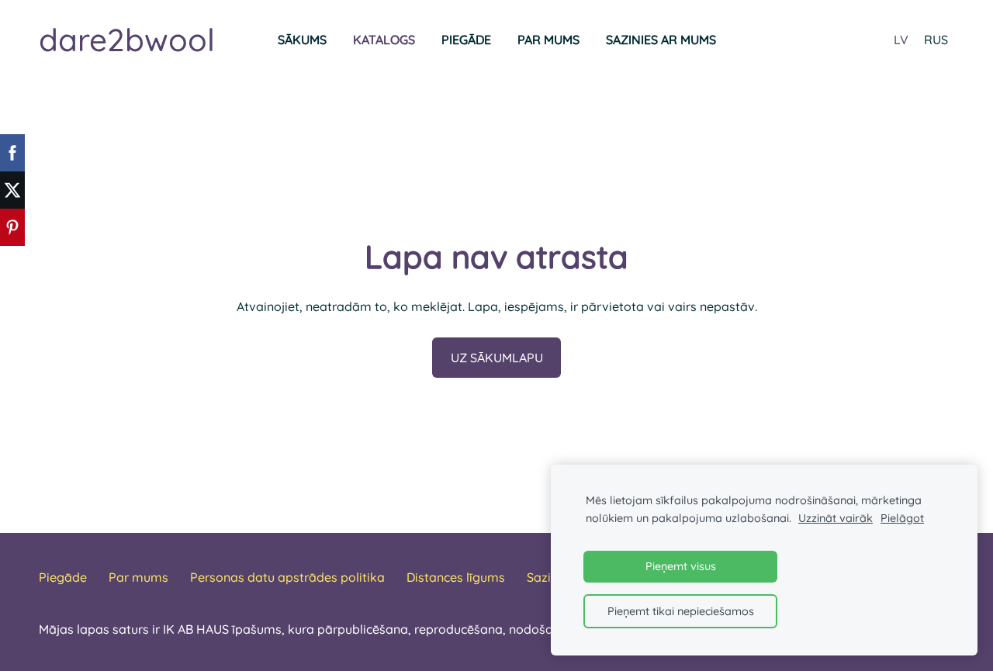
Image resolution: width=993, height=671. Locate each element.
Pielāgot (902, 518)
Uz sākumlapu (497, 357)
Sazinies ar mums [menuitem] (661, 39)
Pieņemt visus (680, 566)
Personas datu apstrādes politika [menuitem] (287, 577)
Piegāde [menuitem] (466, 39)
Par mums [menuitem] (548, 39)
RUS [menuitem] (936, 39)
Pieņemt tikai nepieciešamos (680, 611)
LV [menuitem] (901, 39)
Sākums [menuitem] (302, 39)
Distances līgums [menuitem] (456, 577)
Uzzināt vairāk (835, 518)
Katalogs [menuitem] (384, 39)
